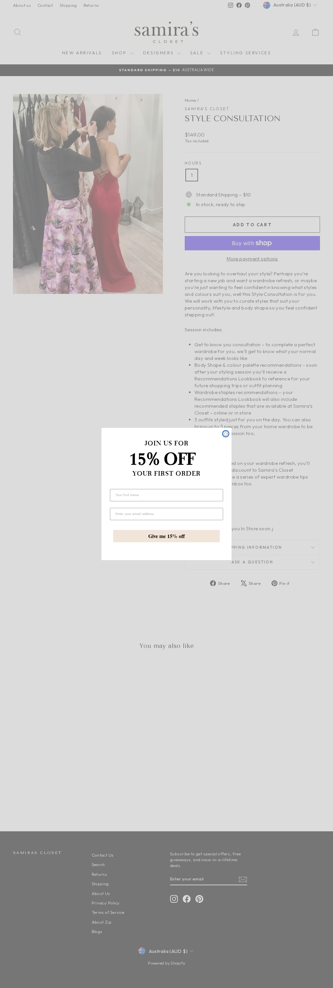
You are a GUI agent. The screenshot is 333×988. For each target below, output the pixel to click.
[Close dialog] (225, 433)
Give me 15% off (166, 536)
